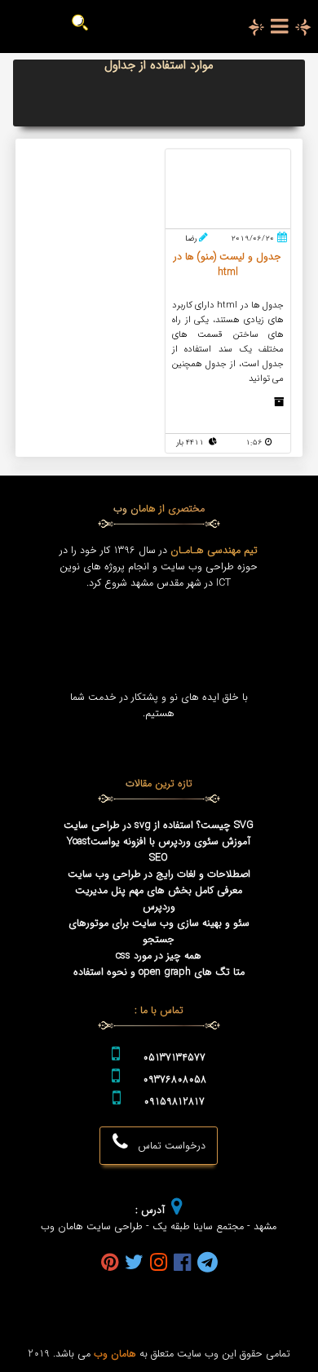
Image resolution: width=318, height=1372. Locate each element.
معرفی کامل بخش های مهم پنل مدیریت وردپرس (158, 899)
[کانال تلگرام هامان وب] (207, 1264)
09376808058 (174, 1080)
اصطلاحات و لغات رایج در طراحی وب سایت (159, 874)
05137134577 (174, 1058)
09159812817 (174, 1102)
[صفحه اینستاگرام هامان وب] (158, 1264)
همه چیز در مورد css (158, 956)
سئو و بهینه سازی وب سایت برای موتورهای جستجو (159, 931)
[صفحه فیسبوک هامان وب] (182, 1264)
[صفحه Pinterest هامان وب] (109, 1264)
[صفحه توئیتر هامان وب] (134, 1264)
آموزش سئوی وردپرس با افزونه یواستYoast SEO (158, 850)
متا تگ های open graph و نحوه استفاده (159, 972)
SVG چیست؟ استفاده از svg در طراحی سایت (159, 825)
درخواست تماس (166, 1146)
